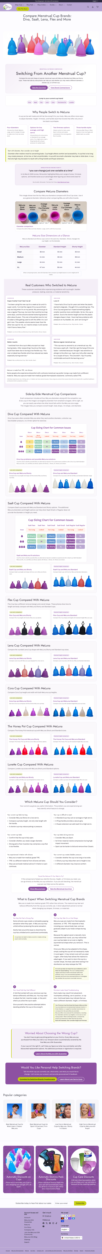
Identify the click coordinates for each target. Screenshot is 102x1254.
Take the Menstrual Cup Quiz (61, 889)
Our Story (27, 1227)
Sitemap (27, 1239)
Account (27, 1217)
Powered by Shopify (90, 1250)
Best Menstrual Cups (63, 182)
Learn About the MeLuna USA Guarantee (51, 1054)
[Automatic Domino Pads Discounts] (51, 1161)
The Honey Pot (62, 102)
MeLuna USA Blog (30, 1237)
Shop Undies (41, 5)
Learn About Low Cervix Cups (71, 1079)
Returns (27, 1225)
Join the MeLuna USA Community (32, 1233)
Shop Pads (30, 5)
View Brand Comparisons (60, 87)
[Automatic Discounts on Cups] (19, 1161)
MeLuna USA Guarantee (29, 1221)
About (61, 5)
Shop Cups (19, 5)
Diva (29, 102)
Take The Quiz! (22, 9)
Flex (41, 102)
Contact (69, 5)
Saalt (35, 102)
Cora (53, 102)
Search (26, 1242)
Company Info (29, 1230)
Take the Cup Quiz (39, 87)
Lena (47, 102)
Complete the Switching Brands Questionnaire (37, 1079)
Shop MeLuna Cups (37, 889)
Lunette (71, 102)
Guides (52, 5)
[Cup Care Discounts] (83, 1161)
